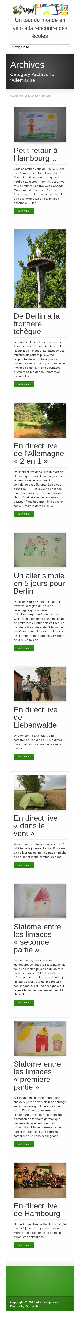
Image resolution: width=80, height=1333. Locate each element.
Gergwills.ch (34, 1306)
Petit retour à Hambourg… (36, 154)
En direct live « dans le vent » (36, 826)
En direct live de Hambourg (37, 1209)
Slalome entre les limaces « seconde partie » (37, 938)
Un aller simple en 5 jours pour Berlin (39, 583)
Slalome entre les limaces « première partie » (37, 1075)
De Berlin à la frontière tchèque (37, 324)
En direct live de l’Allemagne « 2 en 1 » (39, 453)
